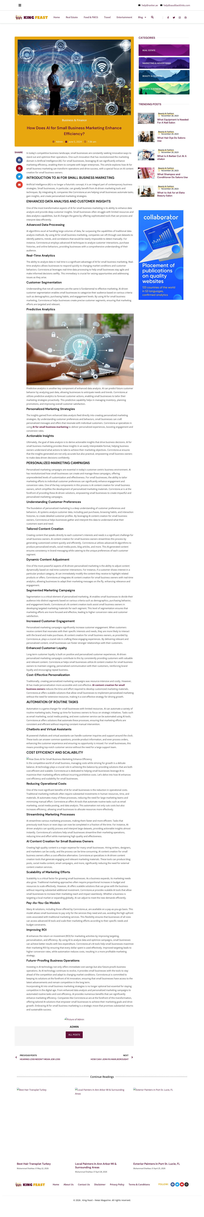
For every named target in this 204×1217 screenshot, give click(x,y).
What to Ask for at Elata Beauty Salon (171, 194)
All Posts (74, 1034)
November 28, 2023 (169, 115)
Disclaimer (99, 1184)
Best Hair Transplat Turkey (34, 1164)
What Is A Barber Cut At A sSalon (172, 157)
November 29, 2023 (169, 134)
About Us (68, 1184)
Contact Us (84, 1184)
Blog (140, 17)
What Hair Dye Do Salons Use (171, 139)
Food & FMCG (91, 17)
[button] (19, 160)
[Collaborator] (161, 298)
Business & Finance (74, 120)
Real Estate (72, 17)
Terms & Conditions (139, 1184)
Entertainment (124, 17)
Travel (107, 17)
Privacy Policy (117, 1184)
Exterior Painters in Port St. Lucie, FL (156, 1164)
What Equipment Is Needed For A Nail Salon (172, 121)
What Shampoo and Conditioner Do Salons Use (172, 176)
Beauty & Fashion (166, 113)
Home (56, 17)
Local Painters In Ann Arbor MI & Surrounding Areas (96, 1165)
